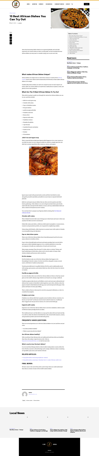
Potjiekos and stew (72, 45)
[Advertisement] (43, 40)
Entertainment (69, 61)
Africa (68, 65)
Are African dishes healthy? (75, 49)
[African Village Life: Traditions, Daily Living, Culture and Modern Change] (59, 421)
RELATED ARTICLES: (73, 51)
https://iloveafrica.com (33, 394)
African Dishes (36, 400)
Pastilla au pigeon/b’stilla (74, 43)
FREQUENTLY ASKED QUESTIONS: (76, 47)
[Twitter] (11, 38)
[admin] (24, 394)
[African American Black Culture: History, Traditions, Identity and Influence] (79, 421)
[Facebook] (11, 35)
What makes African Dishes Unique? (76, 35)
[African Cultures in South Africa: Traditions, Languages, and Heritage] (39, 421)
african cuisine (29, 400)
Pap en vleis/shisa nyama (74, 41)
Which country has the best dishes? (76, 50)
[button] (72, 4)
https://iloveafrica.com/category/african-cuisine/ (35, 357)
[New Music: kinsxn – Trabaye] (19, 421)
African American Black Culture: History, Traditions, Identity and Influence (78, 431)
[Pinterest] (11, 40)
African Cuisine (12, 13)
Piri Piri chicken (72, 42)
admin (20, 23)
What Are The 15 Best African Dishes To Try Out (78, 37)
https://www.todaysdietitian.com (30, 341)
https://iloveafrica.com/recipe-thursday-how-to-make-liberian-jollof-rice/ (42, 360)
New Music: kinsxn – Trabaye (74, 63)
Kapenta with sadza (73, 46)
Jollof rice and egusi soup (74, 38)
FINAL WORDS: (72, 53)
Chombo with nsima (73, 39)
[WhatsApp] (11, 43)
